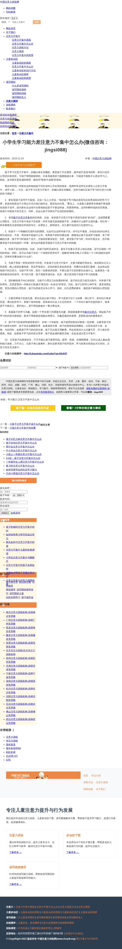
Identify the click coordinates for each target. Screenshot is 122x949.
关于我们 (10, 32)
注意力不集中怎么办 (22, 44)
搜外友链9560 (13, 748)
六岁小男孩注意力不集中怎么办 (22, 473)
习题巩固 (34, 928)
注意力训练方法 (20, 47)
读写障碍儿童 (17, 593)
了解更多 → (15, 852)
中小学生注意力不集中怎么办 (21, 450)
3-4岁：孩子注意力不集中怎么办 (23, 458)
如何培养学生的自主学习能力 (21, 469)
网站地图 (10, 8)
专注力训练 (12, 740)
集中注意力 (91, 312)
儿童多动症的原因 (21, 63)
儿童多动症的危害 (21, 78)
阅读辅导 (10, 589)
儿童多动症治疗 (70, 912)
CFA (8, 760)
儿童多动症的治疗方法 (24, 70)
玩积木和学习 (13, 597)
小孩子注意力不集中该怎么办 (25, 424)
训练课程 (10, 105)
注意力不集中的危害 (22, 55)
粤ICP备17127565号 (87, 939)
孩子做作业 (27, 597)
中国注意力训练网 (9, 2)
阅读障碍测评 (7, 122)
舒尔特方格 (25, 582)
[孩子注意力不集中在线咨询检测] (24, 167)
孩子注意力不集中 (22, 217)
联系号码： (6, 499)
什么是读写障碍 (20, 85)
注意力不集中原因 (21, 40)
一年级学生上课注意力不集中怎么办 (25, 462)
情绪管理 (45, 928)
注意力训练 (12, 737)
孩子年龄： (6, 495)
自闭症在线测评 (8, 126)
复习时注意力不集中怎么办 (20, 466)
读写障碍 (10, 82)
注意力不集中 (13, 36)
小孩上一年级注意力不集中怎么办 (24, 454)
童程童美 (10, 744)
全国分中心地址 (73, 933)
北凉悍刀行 (12, 756)
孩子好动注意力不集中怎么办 (21, 443)
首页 (14, 133)
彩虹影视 (10, 752)
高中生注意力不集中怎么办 (20, 446)
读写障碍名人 (19, 97)
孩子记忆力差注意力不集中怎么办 (24, 439)
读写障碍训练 (19, 93)
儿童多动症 (12, 59)
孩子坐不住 (12, 582)
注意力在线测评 (8, 118)
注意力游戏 (102, 782)
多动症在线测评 (8, 115)
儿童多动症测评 (20, 74)
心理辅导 (56, 928)
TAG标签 (10, 12)
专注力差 (96, 775)
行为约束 (23, 928)
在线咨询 (15, 513)
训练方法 (88, 782)
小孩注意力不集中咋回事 (23, 428)
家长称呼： (6, 488)
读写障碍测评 (19, 89)
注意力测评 (18, 51)
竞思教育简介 (47, 392)
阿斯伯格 (88, 789)
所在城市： (6, 506)
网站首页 (10, 28)
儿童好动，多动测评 (28, 923)
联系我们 (10, 108)
